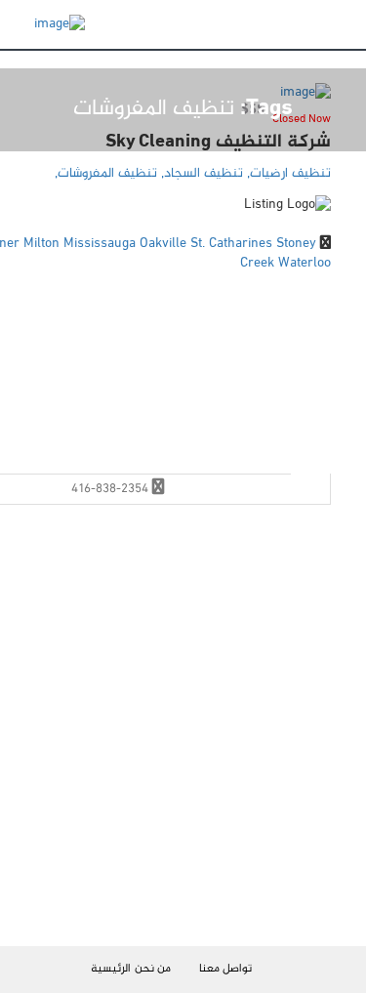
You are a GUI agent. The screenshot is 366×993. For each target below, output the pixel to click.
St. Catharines (233, 243)
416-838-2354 (109, 489)
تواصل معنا (225, 968)
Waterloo (304, 263)
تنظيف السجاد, (200, 173)
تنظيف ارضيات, (287, 173)
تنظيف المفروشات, (106, 173)
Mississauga (101, 243)
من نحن (153, 968)
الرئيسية (111, 968)
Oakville (165, 243)
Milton (43, 243)
